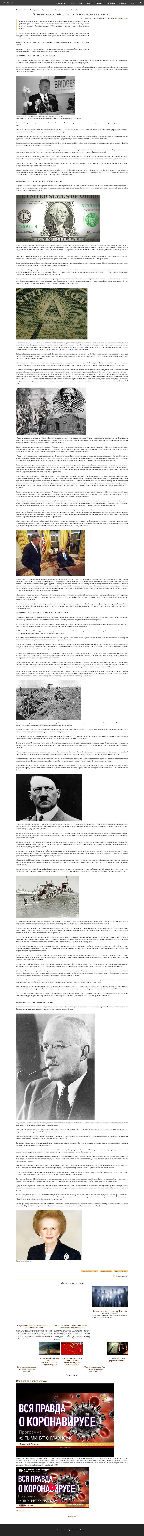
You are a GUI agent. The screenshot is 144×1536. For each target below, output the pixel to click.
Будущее (123, 3)
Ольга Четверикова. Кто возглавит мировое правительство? (94, 1369)
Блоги (89, 3)
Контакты (83, 1530)
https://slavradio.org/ (22, 1511)
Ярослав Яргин (123, 18)
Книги (81, 3)
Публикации (61, 3)
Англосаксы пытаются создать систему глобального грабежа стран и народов (72, 1361)
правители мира (106, 1271)
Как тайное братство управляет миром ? (117, 1359)
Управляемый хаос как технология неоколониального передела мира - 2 (49, 1361)
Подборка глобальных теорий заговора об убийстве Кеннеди (34, 1326)
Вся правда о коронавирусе (32, 1380)
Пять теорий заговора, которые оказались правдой (26, 1369)
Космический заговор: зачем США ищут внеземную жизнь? (110, 1312)
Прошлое (99, 3)
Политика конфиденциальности (68, 1530)
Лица (132, 3)
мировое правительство (89, 1271)
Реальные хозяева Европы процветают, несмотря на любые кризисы (72, 1326)
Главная (19, 10)
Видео (72, 3)
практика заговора (121, 1271)
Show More (72, 1516)
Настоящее (111, 3)
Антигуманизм (35, 10)
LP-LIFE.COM (8, 3)
